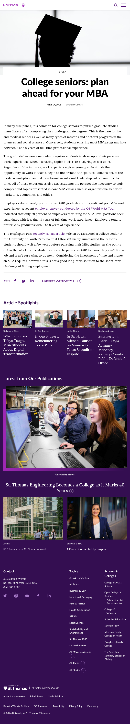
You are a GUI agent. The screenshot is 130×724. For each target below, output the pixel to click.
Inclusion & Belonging (80, 597)
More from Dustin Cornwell (58, 280)
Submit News (36, 696)
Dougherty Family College (113, 644)
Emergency (92, 706)
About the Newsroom (14, 696)
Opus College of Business (113, 597)
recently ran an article (49, 234)
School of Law (111, 626)
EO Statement (41, 706)
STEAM (73, 616)
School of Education (115, 619)
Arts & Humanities (79, 578)
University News (77, 645)
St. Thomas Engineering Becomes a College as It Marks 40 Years (65, 487)
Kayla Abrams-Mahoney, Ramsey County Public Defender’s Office (112, 349)
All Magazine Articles (80, 652)
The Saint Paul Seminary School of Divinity (114, 656)
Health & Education (79, 610)
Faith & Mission (77, 604)
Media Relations (55, 696)
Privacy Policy (75, 706)
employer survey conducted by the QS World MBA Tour (75, 208)
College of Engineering (110, 611)
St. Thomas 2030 (78, 639)
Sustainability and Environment (78, 631)
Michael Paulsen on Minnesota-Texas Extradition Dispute (80, 345)
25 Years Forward (24, 549)
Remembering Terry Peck (47, 340)
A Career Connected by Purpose (87, 549)
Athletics (74, 584)
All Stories (74, 670)
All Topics (74, 663)
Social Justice (76, 623)
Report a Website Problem (16, 706)
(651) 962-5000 (11, 587)
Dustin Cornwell (76, 105)
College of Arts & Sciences (113, 585)
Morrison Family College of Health (113, 634)
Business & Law (77, 591)
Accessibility (58, 706)
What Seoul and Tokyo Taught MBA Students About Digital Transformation (15, 345)
